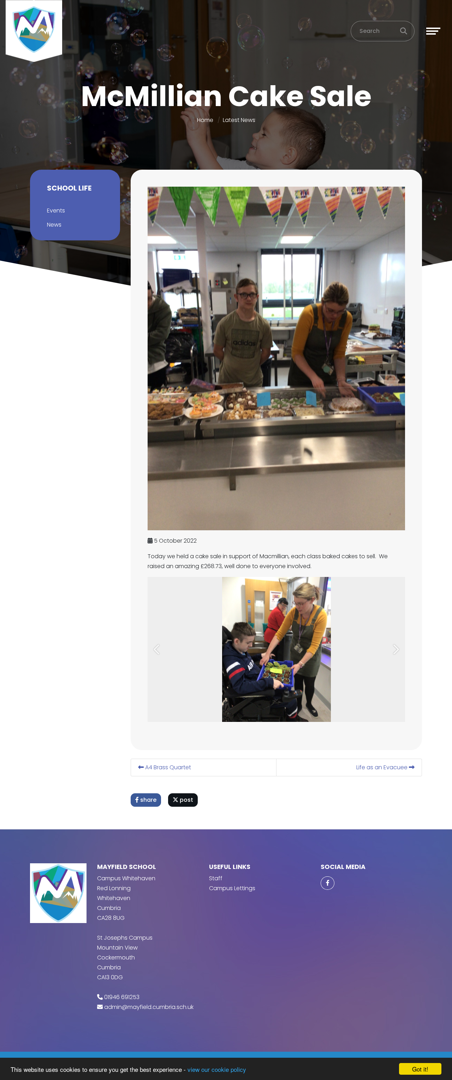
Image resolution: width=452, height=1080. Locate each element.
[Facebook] (327, 883)
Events (56, 210)
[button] (157, 649)
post (185, 800)
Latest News (239, 120)
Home (205, 120)
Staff (215, 878)
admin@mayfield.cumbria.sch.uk (149, 1007)
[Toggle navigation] (433, 31)
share (147, 800)
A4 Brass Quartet (167, 767)
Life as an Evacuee (382, 767)
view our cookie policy (217, 1069)
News (54, 225)
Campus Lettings (232, 888)
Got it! (420, 1068)
